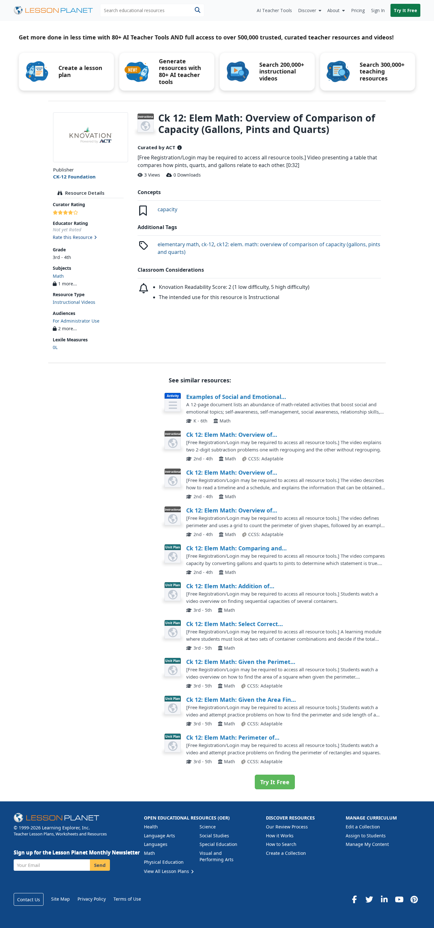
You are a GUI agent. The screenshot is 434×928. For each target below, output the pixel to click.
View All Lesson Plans (167, 871)
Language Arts (159, 836)
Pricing (358, 10)
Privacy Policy (92, 899)
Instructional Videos (74, 302)
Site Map (60, 899)
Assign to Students (366, 836)
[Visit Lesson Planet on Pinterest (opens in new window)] (414, 899)
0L (55, 347)
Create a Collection (286, 853)
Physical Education (164, 862)
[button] (90, 237)
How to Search (281, 844)
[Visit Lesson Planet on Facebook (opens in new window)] (354, 899)
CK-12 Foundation (74, 176)
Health (151, 827)
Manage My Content (367, 844)
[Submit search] (197, 10)
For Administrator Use (76, 321)
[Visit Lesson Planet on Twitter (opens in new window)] (369, 899)
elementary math (178, 244)
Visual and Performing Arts (217, 856)
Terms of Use (127, 899)
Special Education (218, 844)
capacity (167, 209)
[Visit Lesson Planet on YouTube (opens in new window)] (399, 899)
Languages (155, 844)
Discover (307, 10)
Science (208, 827)
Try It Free (405, 10)
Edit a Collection (363, 827)
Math (58, 276)
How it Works (280, 836)
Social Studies (214, 836)
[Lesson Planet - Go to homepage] (57, 10)
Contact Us (28, 900)
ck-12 (207, 244)
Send (100, 865)
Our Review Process (287, 827)
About (333, 10)
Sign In (378, 10)
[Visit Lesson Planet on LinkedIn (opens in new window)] (384, 899)
